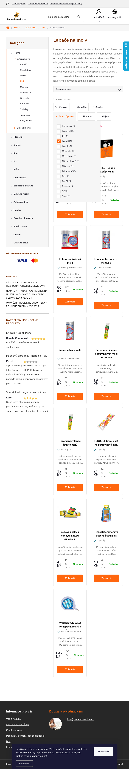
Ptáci (16, 169)
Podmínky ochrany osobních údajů (25, 736)
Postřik (66, 181)
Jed (64, 136)
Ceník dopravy (14, 730)
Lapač (66, 141)
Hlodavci (18, 136)
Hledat (79, 17)
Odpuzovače (20, 177)
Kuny (16, 153)
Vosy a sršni (26, 120)
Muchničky (25, 92)
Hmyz (17, 52)
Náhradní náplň (70, 161)
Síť (64, 191)
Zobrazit (70, 214)
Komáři (23, 64)
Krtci (16, 161)
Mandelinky (25, 70)
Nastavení (24, 763)
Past (65, 176)
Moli (22, 81)
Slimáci (17, 145)
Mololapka (68, 151)
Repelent (67, 186)
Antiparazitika (21, 202)
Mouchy (24, 86)
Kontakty (11, 747)
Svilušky (24, 109)
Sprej (66, 196)
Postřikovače (20, 226)
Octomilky (25, 98)
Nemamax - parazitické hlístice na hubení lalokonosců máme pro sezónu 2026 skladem (26, 294)
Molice (23, 75)
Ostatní (17, 234)
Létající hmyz (23, 58)
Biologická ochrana (23, 185)
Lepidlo (66, 146)
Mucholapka (69, 156)
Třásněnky (25, 115)
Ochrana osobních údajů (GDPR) (66, 3)
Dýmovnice (68, 126)
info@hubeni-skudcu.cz (80, 719)
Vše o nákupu (13, 719)
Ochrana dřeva (21, 242)
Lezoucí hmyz (24, 127)
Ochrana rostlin (21, 193)
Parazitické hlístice (23, 218)
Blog (8, 741)
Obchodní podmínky (38, 3)
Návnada (67, 166)
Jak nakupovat (18, 3)
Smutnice (24, 103)
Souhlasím (103, 751)
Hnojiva (17, 210)
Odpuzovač (68, 171)
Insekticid (67, 131)
